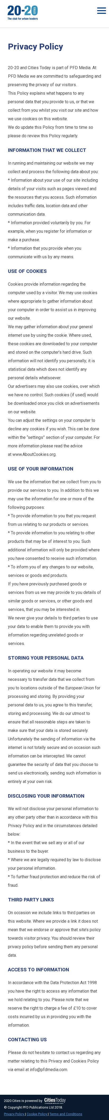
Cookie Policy (37, 1114)
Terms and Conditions (65, 1114)
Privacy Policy (14, 1114)
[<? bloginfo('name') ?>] (21, 20)
